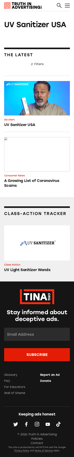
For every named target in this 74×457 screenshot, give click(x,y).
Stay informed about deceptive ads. (37, 315)
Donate (45, 381)
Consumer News (14, 175)
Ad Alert (9, 119)
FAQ (7, 381)
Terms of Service (44, 450)
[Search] (59, 5)
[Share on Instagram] (37, 424)
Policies (37, 438)
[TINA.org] (37, 296)
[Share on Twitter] (15, 424)
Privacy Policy (21, 450)
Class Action (12, 264)
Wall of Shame (14, 393)
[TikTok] (58, 424)
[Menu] (67, 5)
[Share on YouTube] (47, 424)
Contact (37, 443)
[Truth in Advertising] (23, 5)
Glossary (10, 375)
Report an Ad (50, 375)
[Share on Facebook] (26, 424)
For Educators (14, 387)
